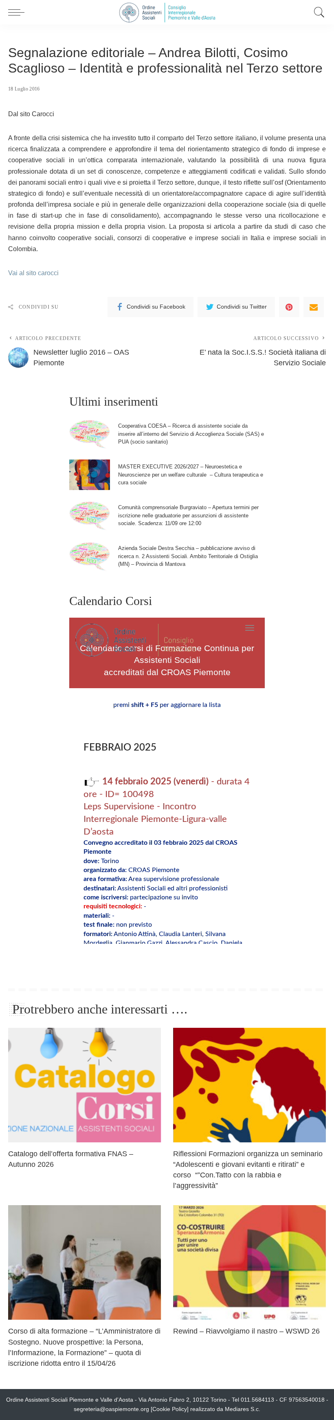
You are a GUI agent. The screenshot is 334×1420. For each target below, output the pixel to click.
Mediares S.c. (242, 1409)
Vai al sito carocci (33, 272)
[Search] (317, 12)
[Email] (313, 307)
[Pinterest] (289, 307)
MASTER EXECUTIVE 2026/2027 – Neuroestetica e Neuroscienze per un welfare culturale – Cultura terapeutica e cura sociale (190, 475)
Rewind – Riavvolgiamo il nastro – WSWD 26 (246, 1331)
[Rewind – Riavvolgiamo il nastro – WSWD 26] (249, 1262)
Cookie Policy (169, 1409)
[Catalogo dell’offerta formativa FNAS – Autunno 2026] (84, 1085)
